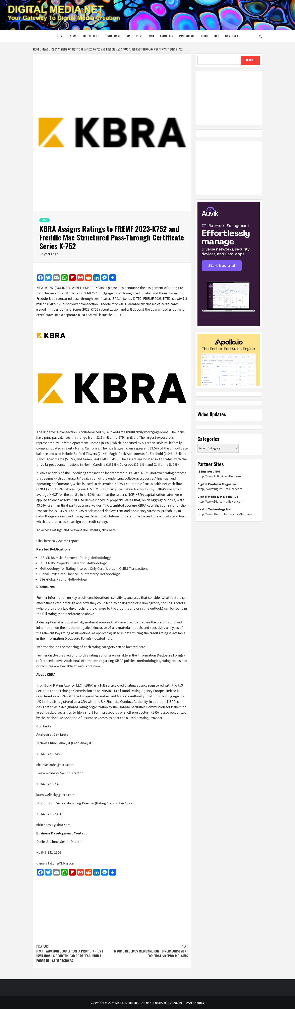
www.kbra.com (88, 666)
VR (128, 36)
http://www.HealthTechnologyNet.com (224, 514)
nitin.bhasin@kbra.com (53, 824)
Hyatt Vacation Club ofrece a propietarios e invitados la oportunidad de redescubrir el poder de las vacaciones (70, 953)
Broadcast (113, 36)
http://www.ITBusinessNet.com (219, 476)
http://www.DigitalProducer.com (219, 489)
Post (139, 36)
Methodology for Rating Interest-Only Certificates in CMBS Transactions (93, 568)
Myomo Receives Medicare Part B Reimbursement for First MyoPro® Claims (150, 951)
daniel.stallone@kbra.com (55, 863)
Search (250, 60)
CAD (216, 36)
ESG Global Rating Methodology (63, 579)
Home (60, 36)
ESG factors (176, 603)
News (73, 36)
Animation (166, 36)
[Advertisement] (112, 908)
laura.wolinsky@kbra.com (55, 794)
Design (204, 36)
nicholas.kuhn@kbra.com (55, 764)
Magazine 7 (177, 1003)
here (112, 530)
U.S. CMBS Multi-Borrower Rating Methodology (75, 557)
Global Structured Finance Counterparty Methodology (79, 574)
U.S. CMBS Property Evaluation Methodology (73, 563)
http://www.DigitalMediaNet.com (220, 501)
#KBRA (88, 287)
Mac (151, 36)
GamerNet (231, 36)
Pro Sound (186, 36)
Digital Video (91, 36)
